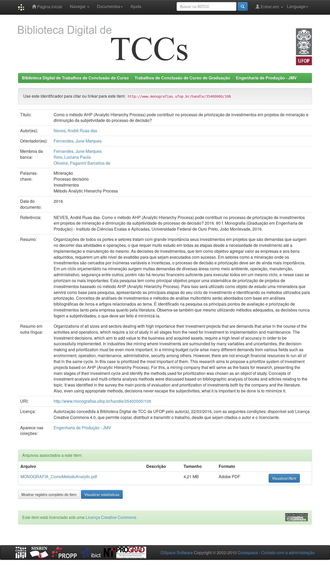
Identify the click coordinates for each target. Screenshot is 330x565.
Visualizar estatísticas (101, 494)
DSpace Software (177, 552)
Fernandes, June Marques (78, 141)
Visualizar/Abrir (284, 478)
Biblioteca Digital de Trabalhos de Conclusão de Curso (75, 78)
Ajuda (135, 6)
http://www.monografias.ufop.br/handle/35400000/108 (102, 401)
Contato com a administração (288, 552)
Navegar (78, 6)
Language (296, 6)
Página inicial (49, 7)
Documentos (108, 6)
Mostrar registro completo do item (49, 494)
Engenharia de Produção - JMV (266, 78)
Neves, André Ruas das (75, 130)
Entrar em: (270, 7)
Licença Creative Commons (111, 517)
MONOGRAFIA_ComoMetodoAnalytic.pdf (58, 476)
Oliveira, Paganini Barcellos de (82, 163)
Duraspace (248, 552)
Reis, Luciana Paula (72, 157)
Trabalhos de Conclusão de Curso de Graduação (182, 78)
